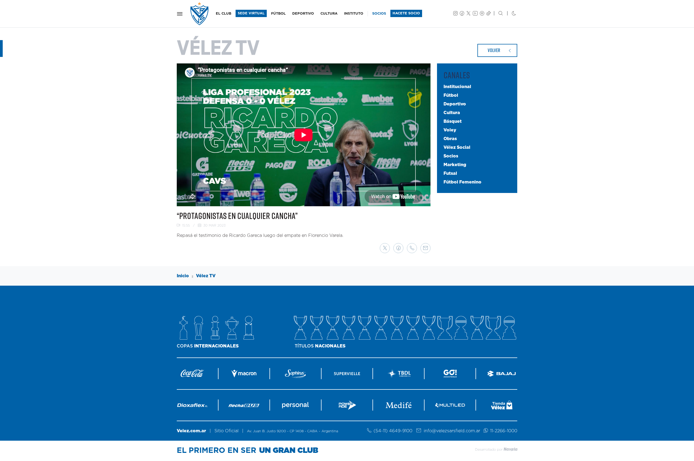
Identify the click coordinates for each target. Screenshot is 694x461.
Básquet (453, 121)
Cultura (452, 113)
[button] (385, 248)
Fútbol (451, 95)
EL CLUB (223, 13)
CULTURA (329, 13)
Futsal (450, 173)
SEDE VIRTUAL (251, 13)
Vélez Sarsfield (199, 13)
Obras (450, 139)
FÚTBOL (278, 13)
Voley (450, 130)
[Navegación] (180, 14)
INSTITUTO (353, 13)
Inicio (183, 276)
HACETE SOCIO (406, 13)
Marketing (455, 165)
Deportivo (455, 104)
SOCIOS (379, 13)
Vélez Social (457, 147)
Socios (451, 156)
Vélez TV (206, 276)
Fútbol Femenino (462, 182)
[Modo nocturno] (509, 14)
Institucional (457, 87)
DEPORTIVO (303, 13)
